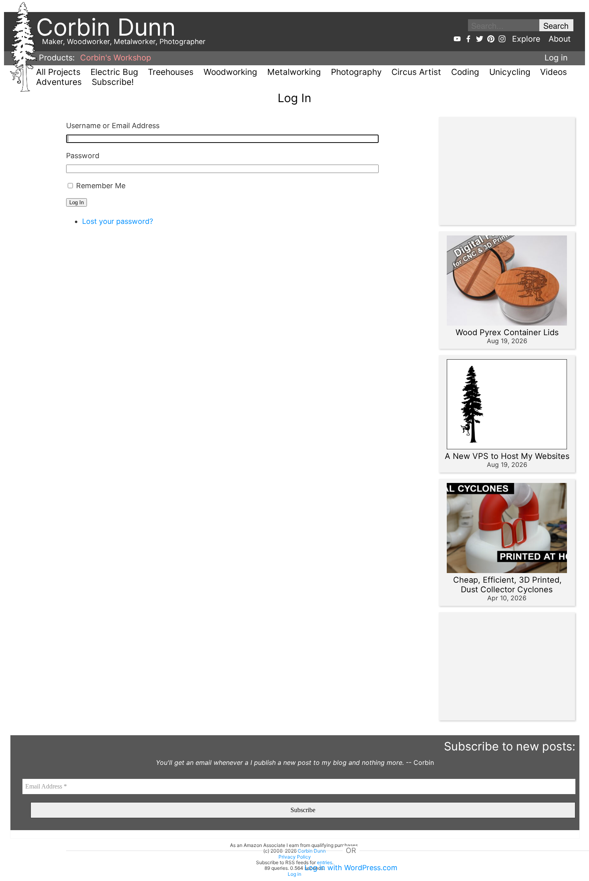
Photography (356, 72)
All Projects (58, 72)
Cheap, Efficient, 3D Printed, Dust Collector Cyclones (507, 584)
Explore (526, 39)
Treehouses (171, 72)
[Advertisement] (503, 171)
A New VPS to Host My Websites (507, 456)
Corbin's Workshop (115, 57)
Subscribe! (113, 82)
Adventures (59, 82)
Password (82, 155)
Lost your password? (117, 221)
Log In (76, 202)
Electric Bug (114, 72)
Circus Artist (416, 72)
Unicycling (510, 72)
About (560, 39)
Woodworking (230, 72)
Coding (465, 72)
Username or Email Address (112, 125)
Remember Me (100, 185)
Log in (556, 57)
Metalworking (294, 72)
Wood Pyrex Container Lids (507, 332)
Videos (553, 72)
